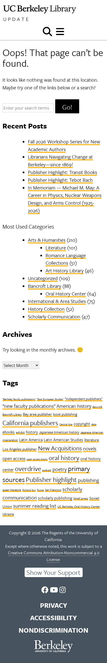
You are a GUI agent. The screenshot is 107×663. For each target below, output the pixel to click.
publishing (88, 480)
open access (13, 458)
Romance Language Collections (66, 259)
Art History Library (65, 270)
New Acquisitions (60, 448)
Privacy (53, 605)
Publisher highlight (51, 479)
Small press (80, 498)
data (93, 424)
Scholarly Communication (54, 316)
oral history (64, 457)
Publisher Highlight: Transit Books (62, 172)
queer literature (11, 490)
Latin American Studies (63, 440)
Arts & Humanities (46, 239)
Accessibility (53, 617)
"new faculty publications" (28, 406)
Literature (56, 247)
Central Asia (65, 424)
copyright (82, 424)
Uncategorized (43, 278)
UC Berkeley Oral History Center (78, 506)
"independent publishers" (84, 398)
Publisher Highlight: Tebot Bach (60, 179)
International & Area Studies (57, 301)
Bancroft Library (44, 286)
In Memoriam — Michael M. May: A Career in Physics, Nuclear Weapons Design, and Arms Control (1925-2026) (65, 199)
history (32, 432)
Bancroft (97, 407)
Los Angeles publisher (19, 449)
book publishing (65, 414)
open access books (37, 459)
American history (73, 406)
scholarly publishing (55, 498)
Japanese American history (59, 432)
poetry (60, 469)
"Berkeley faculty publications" (19, 399)
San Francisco (53, 490)
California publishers (30, 422)
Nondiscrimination (53, 630)
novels (89, 448)
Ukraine (8, 514)
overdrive (28, 468)
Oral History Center (66, 293)
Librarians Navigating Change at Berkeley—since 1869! (60, 160)
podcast (46, 470)
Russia (40, 490)
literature (91, 439)
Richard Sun (29, 490)
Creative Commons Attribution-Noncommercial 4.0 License (53, 555)
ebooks (8, 432)
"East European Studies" (50, 399)
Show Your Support (53, 572)
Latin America (31, 440)
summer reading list (34, 505)
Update (16, 19)
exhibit (20, 432)
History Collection (46, 308)
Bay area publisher (37, 414)
